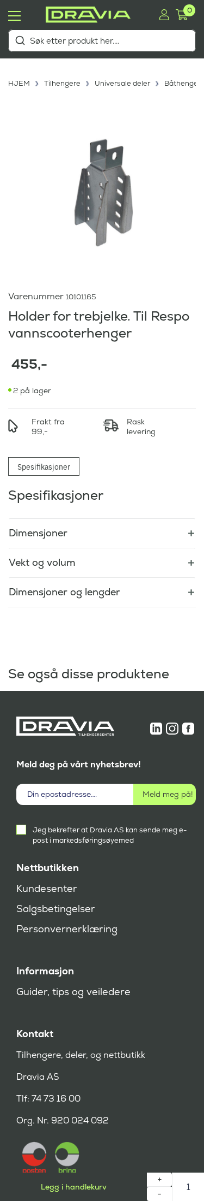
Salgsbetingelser (55, 909)
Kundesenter (46, 889)
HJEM (19, 83)
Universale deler (122, 83)
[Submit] (20, 40)
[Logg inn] (164, 14)
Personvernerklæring (67, 929)
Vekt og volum (42, 562)
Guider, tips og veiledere (73, 992)
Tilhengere (62, 83)
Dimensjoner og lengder (64, 591)
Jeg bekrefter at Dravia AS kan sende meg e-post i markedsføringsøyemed (110, 835)
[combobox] (102, 40)
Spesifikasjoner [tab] (43, 466)
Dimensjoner (38, 532)
